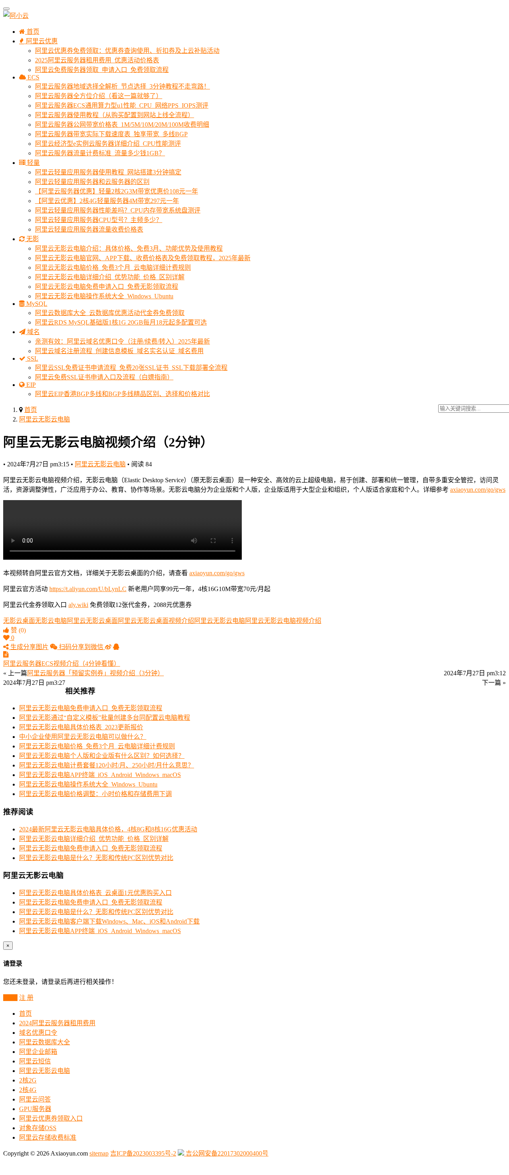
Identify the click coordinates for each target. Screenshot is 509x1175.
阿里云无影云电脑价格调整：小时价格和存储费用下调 (95, 793)
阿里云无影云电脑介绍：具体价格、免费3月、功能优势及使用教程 (129, 248)
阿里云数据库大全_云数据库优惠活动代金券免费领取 (110, 312)
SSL (31, 358)
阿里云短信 (35, 1061)
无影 (32, 239)
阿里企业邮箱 (38, 1051)
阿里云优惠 (41, 41)
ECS (32, 77)
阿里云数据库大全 (44, 1042)
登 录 (10, 997)
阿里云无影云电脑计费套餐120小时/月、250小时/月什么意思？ (106, 765)
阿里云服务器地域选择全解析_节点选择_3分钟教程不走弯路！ (122, 86)
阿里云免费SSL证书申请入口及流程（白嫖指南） (104, 377)
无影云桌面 (19, 620)
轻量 (32, 162)
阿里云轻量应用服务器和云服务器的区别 (92, 181)
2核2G (28, 1080)
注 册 (26, 997)
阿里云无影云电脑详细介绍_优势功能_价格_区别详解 (110, 277)
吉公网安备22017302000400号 (226, 1153)
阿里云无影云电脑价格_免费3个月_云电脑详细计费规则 (113, 267)
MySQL (36, 303)
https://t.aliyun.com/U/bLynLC (87, 589)
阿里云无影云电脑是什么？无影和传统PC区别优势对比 (96, 857)
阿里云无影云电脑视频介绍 (283, 620)
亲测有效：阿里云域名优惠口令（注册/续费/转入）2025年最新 (122, 341)
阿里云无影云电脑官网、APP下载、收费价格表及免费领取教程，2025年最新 (143, 258)
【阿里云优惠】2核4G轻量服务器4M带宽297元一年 (107, 200)
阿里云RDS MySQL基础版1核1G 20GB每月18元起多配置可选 (121, 322)
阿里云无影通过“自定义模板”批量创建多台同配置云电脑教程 (104, 717)
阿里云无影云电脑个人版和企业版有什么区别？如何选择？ (102, 755)
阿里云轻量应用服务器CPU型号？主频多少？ (98, 219)
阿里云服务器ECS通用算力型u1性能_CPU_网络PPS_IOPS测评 (121, 105)
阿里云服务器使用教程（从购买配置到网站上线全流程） (114, 115)
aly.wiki (78, 604)
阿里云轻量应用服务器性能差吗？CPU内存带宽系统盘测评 (117, 210)
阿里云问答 (35, 1099)
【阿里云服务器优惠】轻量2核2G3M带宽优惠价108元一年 (116, 191)
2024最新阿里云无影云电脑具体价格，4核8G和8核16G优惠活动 (108, 829)
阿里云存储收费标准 (47, 1137)
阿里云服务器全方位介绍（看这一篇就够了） (98, 96)
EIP (30, 384)
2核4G (28, 1089)
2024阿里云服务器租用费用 (57, 1023)
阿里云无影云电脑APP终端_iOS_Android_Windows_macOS (100, 774)
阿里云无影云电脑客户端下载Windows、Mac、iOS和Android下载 (109, 921)
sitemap (99, 1153)
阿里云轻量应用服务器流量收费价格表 (89, 229)
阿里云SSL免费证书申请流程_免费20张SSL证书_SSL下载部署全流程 (131, 367)
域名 (32, 332)
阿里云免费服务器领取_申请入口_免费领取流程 (102, 69)
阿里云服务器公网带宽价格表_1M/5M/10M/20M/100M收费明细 (122, 124)
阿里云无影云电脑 (44, 419)
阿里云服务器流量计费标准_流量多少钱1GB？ (100, 153)
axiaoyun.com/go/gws (477, 489)
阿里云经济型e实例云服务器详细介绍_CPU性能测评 (108, 143)
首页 (32, 31)
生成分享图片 (29, 647)
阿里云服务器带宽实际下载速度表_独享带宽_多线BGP (111, 134)
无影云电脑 (51, 620)
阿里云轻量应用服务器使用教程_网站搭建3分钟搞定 (108, 172)
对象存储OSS (37, 1128)
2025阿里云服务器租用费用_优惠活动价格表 (97, 60)
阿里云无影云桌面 (92, 620)
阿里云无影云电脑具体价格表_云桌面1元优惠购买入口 (95, 892)
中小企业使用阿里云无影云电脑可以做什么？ (82, 736)
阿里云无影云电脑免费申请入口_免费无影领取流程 (106, 286)
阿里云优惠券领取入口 (51, 1118)
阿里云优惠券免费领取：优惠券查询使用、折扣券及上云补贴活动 (127, 50)
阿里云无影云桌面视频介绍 (156, 620)
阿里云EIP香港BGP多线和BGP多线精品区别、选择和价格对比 (122, 393)
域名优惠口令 (38, 1032)
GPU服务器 (35, 1108)
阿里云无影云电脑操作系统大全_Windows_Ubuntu (104, 296)
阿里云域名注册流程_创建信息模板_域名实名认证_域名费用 (119, 351)
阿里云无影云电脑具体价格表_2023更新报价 (81, 727)
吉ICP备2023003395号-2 (143, 1153)
